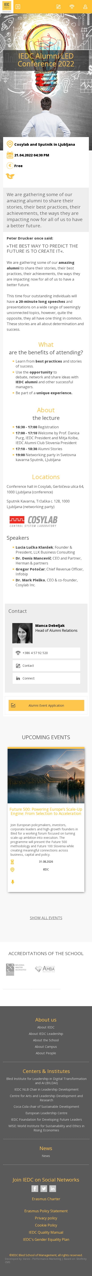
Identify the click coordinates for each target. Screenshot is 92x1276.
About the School (46, 1040)
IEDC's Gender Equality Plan (46, 1239)
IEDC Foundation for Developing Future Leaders (46, 1119)
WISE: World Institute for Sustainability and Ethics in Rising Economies (46, 1128)
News (46, 1156)
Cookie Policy (46, 1225)
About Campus (46, 1046)
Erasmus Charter (46, 1198)
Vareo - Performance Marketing (42, 1258)
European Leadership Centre (46, 1113)
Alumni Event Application (46, 705)
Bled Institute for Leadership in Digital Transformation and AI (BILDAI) (46, 1081)
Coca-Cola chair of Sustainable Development (46, 1106)
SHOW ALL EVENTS (46, 917)
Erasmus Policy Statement (46, 1210)
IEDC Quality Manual (46, 1232)
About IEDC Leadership (46, 1034)
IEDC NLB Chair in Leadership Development (46, 1089)
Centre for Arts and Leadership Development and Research (46, 1098)
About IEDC (45, 1027)
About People (46, 1053)
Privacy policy (46, 1218)
